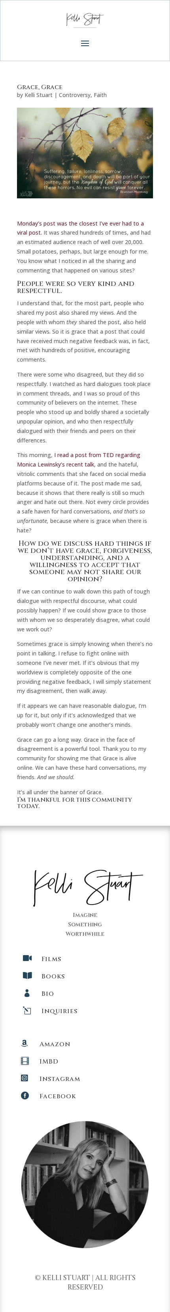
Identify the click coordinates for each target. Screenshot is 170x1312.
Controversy (75, 95)
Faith (100, 95)
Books (53, 976)
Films (51, 959)
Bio (48, 993)
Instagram (60, 1079)
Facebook (58, 1096)
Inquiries (59, 1011)
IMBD (49, 1061)
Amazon (55, 1044)
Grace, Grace (39, 87)
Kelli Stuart (39, 95)
